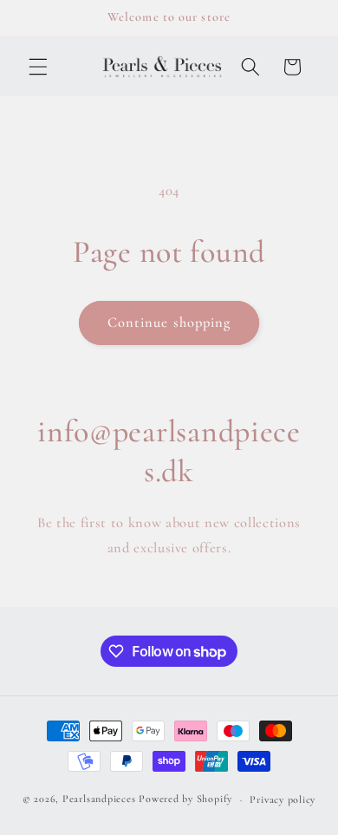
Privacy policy (282, 799)
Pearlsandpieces (99, 799)
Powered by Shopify (185, 799)
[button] (38, 67)
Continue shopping (169, 322)
